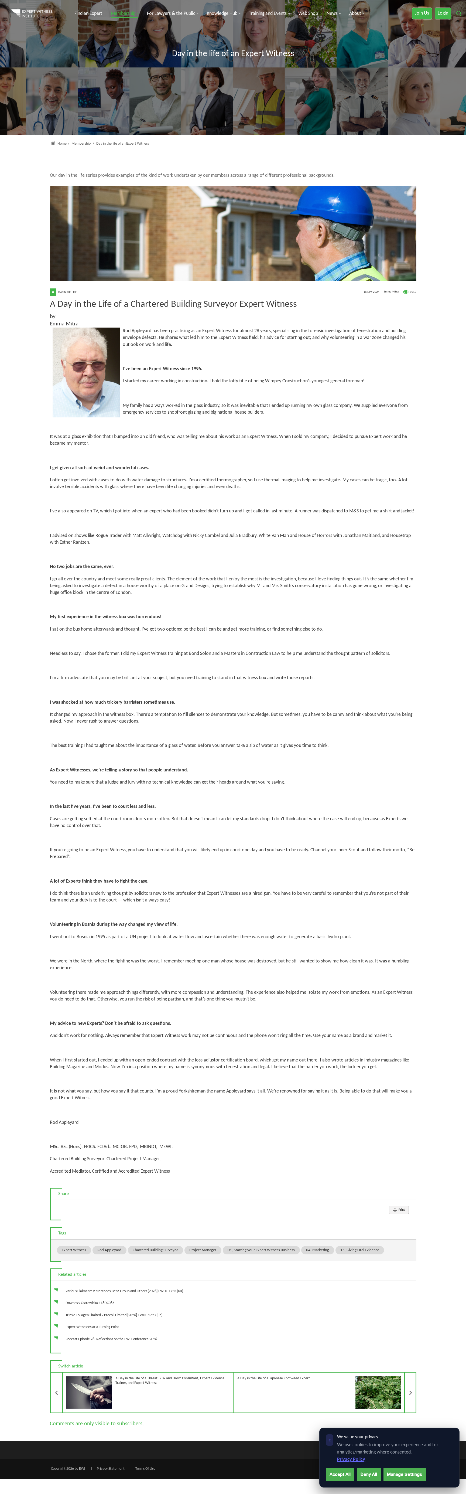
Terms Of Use (145, 1469)
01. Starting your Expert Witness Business (261, 1250)
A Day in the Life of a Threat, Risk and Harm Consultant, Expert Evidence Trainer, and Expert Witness (143, 1379)
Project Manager (202, 1250)
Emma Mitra (391, 292)
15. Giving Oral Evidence (359, 1250)
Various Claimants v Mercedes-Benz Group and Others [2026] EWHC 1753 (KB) (124, 1291)
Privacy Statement (111, 1469)
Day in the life (67, 292)
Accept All (340, 1474)
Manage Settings (404, 1474)
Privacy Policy (351, 1459)
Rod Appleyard (109, 1250)
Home (62, 144)
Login (443, 13)
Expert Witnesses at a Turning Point (92, 1327)
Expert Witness (74, 1250)
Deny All (369, 1474)
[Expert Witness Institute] (32, 13)
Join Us (422, 13)
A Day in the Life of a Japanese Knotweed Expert (326, 1376)
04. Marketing (317, 1250)
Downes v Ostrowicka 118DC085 (90, 1303)
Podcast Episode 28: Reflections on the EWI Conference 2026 (111, 1339)
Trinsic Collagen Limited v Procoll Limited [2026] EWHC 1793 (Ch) (114, 1315)
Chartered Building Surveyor (155, 1250)
